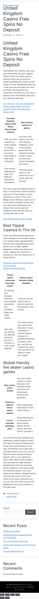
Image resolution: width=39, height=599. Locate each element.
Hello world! (11, 497)
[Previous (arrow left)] (2, 598)
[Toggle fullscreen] (7, 595)
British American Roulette (14, 268)
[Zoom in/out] (2, 595)
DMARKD (20, 589)
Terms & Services (18, 587)
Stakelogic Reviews (11, 531)
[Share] (12, 595)
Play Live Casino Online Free (15, 541)
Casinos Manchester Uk (13, 551)
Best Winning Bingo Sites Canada (17, 219)
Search (6, 508)
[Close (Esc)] (17, 595)
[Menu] (33, 5)
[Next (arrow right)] (7, 598)
